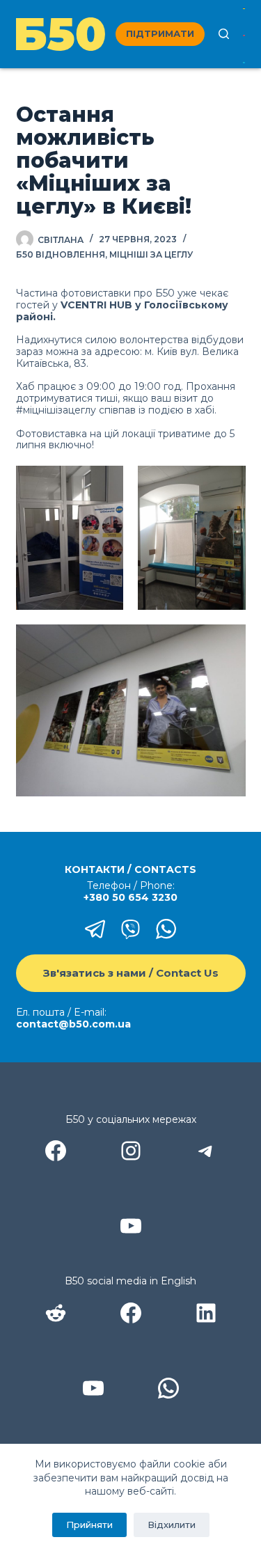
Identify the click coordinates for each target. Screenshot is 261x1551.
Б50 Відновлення (60, 254)
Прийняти (89, 1524)
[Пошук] (224, 34)
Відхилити (172, 1524)
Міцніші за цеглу (151, 254)
